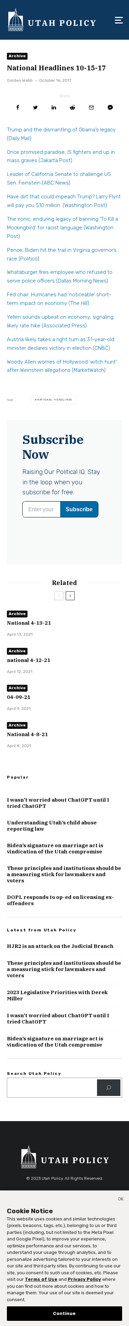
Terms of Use (41, 1279)
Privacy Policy (84, 1279)
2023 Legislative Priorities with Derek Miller (57, 995)
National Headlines (54, 399)
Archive (17, 55)
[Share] (17, 107)
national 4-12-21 (28, 660)
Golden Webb (20, 80)
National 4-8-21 (27, 734)
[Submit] (72, 107)
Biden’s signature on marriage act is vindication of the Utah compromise (55, 848)
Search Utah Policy (34, 1073)
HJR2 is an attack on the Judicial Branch (60, 946)
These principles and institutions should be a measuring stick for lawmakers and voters (64, 874)
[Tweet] (35, 107)
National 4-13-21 (29, 623)
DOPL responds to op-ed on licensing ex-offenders (60, 900)
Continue (64, 1313)
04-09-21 (18, 697)
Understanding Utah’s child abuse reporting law (52, 826)
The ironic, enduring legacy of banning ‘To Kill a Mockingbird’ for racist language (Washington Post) (62, 227)
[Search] (108, 1087)
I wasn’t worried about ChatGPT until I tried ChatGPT (58, 803)
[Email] (91, 107)
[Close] (120, 1200)
